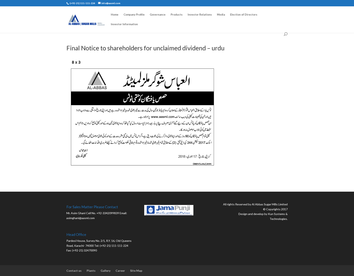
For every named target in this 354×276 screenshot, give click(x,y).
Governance (158, 14)
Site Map (136, 270)
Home (114, 14)
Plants (91, 270)
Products (177, 14)
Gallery (105, 270)
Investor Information (124, 24)
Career (120, 270)
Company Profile (134, 14)
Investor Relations (200, 14)
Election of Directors (243, 14)
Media (221, 14)
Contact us (74, 270)
